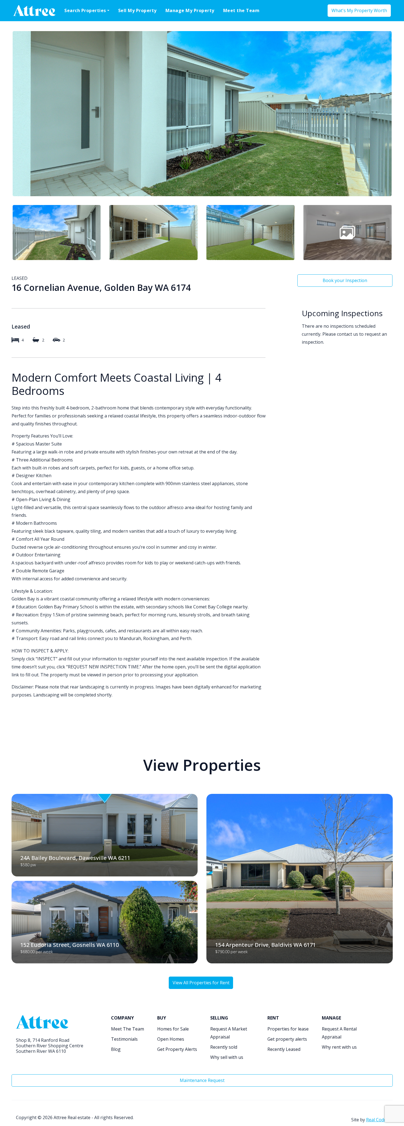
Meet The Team (127, 1029)
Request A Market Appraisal (228, 1033)
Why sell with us (226, 1057)
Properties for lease (288, 1029)
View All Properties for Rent (201, 983)
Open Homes (170, 1039)
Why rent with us (339, 1047)
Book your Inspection (345, 280)
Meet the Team (241, 10)
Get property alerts (287, 1039)
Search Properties (85, 10)
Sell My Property (137, 10)
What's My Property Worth (359, 10)
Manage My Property (189, 10)
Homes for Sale (173, 1029)
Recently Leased (283, 1049)
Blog (116, 1049)
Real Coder (377, 1120)
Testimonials (124, 1039)
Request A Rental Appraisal (339, 1033)
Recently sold (223, 1047)
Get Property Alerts (177, 1049)
